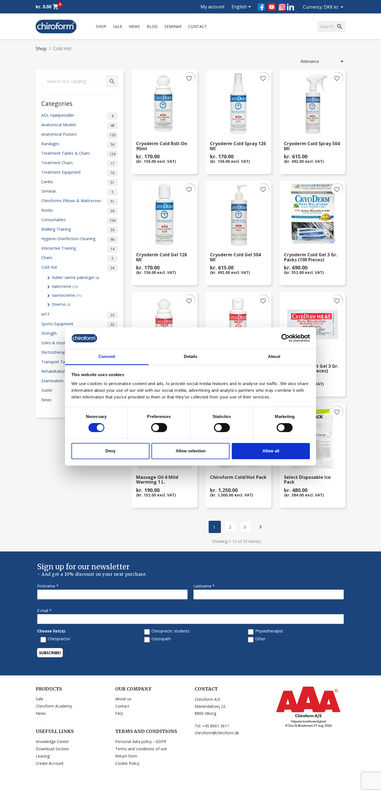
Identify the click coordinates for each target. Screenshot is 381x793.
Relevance (323, 61)
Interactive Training (77, 248)
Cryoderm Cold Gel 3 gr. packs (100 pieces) (310, 257)
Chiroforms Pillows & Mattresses (77, 201)
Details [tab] (190, 356)
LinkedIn (290, 6)
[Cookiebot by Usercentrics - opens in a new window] (285, 338)
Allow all (270, 450)
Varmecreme (66, 295)
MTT (77, 314)
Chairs (77, 258)
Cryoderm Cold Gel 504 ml (235, 257)
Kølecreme (65, 286)
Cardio (77, 182)
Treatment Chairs (77, 163)
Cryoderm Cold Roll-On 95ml (161, 146)
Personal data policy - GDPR (140, 741)
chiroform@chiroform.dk (217, 732)
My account (213, 7)
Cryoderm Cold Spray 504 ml (312, 146)
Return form (126, 756)
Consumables (78, 220)
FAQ (119, 713)
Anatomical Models (77, 125)
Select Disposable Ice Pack (307, 480)
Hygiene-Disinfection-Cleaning (77, 239)
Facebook (261, 6)
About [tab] (274, 356)
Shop (101, 26)
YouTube (271, 7)
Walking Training (77, 229)
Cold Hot (77, 267)
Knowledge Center (52, 741)
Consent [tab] (106, 356)
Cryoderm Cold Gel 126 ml (161, 257)
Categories (57, 103)
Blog (152, 26)
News (134, 26)
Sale (117, 26)
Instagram (282, 7)
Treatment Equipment (77, 172)
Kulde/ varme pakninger (75, 277)
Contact (197, 26)
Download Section (52, 748)
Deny (110, 450)
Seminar (173, 26)
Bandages (77, 144)
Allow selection (191, 450)
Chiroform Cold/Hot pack (238, 477)
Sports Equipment (77, 324)
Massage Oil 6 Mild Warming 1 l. (157, 480)
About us (123, 698)
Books (77, 210)
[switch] (159, 427)
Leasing (43, 756)
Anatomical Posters (78, 134)
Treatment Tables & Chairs (78, 153)
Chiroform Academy (54, 706)
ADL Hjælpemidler (77, 115)
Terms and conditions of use (141, 748)
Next (260, 527)
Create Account (50, 763)
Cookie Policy (127, 763)
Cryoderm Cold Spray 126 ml (238, 146)
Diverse (61, 304)
